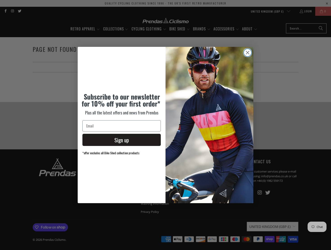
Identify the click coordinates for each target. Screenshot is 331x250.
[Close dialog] (248, 53)
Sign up (121, 140)
